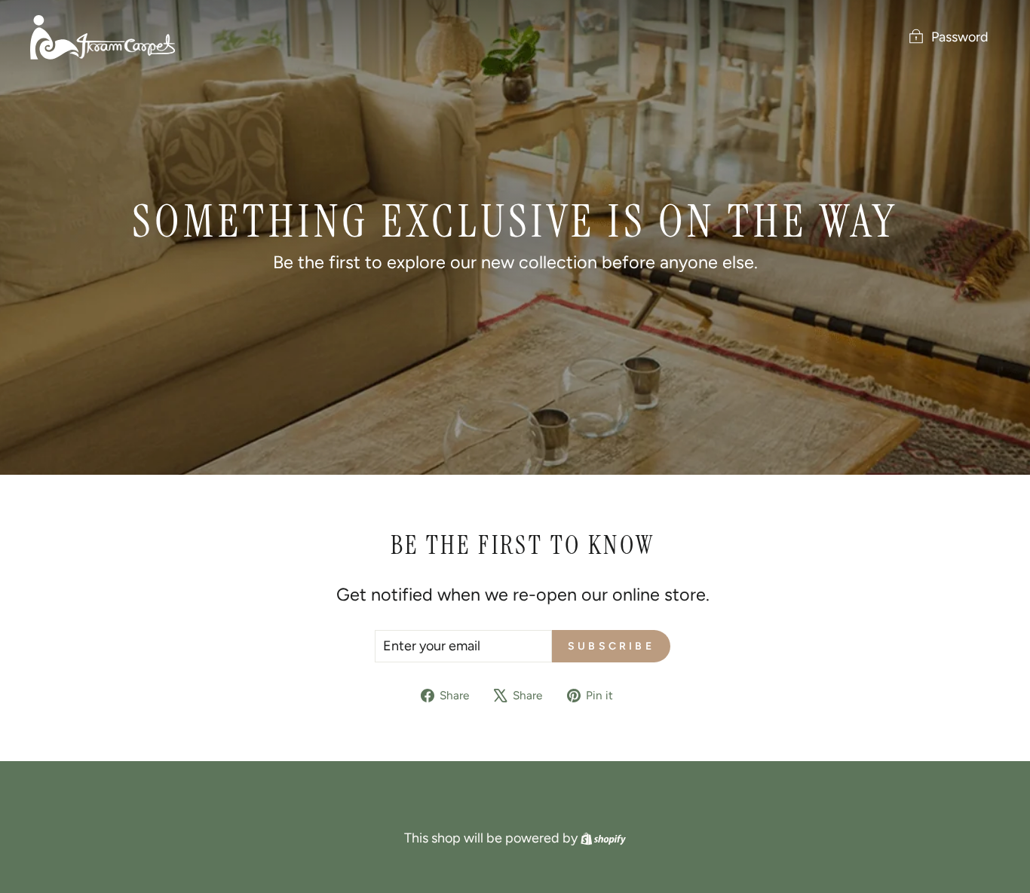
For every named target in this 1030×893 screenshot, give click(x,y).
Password (960, 37)
